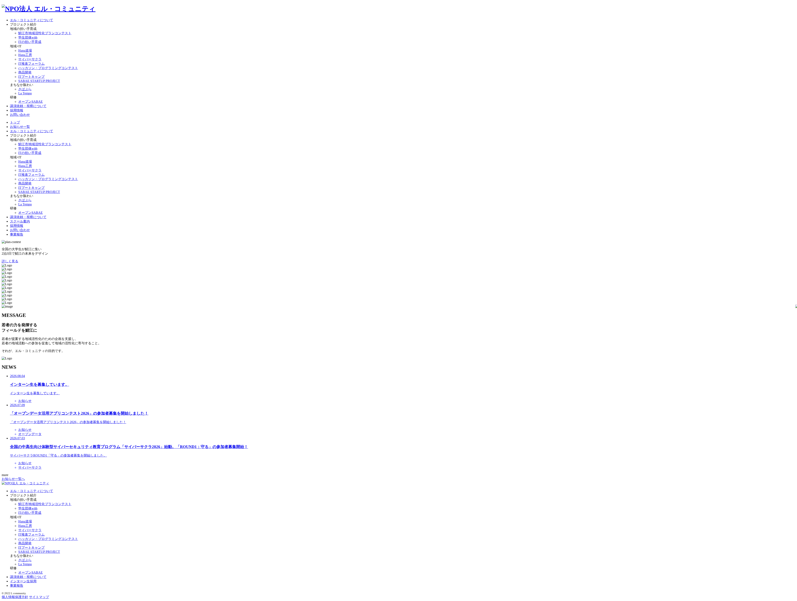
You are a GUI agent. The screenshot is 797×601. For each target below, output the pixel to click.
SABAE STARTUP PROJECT (39, 81)
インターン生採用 (23, 581)
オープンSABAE (30, 101)
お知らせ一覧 (20, 126)
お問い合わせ (20, 114)
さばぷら (25, 89)
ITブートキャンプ (31, 76)
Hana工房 (25, 55)
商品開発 (25, 72)
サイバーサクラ (30, 59)
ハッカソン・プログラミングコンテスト (48, 68)
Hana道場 (25, 50)
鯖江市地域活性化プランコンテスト (44, 33)
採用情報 (16, 110)
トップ (15, 122)
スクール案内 (20, 221)
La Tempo (25, 93)
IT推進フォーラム (31, 63)
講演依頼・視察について (28, 106)
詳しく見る (10, 261)
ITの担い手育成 (29, 42)
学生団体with (27, 37)
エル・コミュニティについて (31, 20)
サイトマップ (39, 597)
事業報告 (16, 234)
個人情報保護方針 (15, 597)
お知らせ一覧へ (13, 479)
